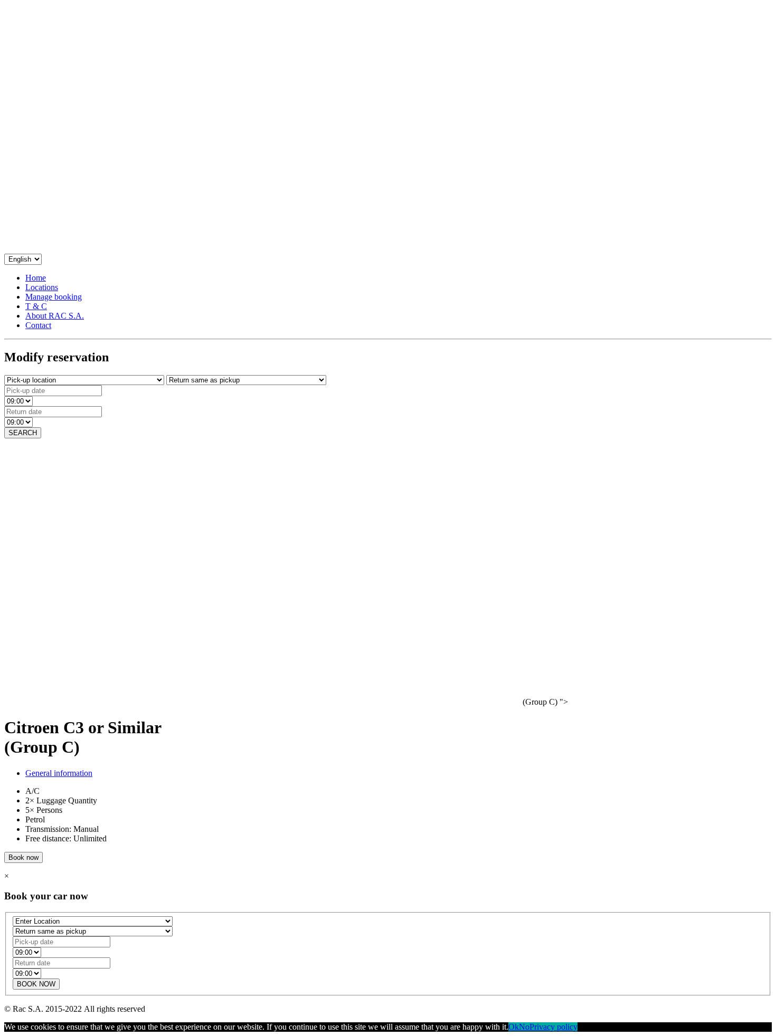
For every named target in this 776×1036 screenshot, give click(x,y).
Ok (513, 1026)
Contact (38, 325)
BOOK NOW (36, 984)
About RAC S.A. (54, 315)
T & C (36, 306)
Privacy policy (553, 1026)
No (524, 1026)
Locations (41, 287)
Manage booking (53, 296)
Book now (23, 857)
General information (58, 773)
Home (35, 277)
